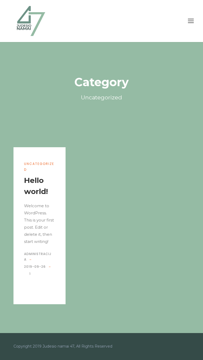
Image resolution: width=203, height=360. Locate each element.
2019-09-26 (35, 266)
